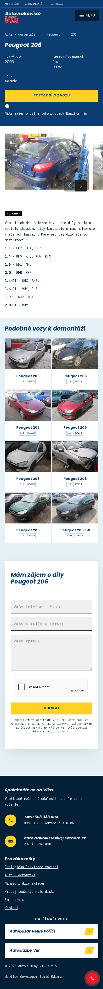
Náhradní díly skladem (25, 883)
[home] (51, 17)
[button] (81, 185)
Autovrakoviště (35, 4)
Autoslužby (12, 4)
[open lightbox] (47, 162)
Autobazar (57, 4)
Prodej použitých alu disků (30, 891)
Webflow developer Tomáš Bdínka (34, 976)
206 (74, 34)
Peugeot (53, 34)
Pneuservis (14, 900)
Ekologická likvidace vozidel (31, 867)
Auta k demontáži (20, 34)
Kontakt (11, 908)
